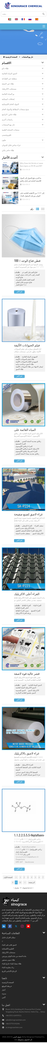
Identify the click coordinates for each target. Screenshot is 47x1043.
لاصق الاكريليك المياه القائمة (26, 688)
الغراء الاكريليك (27, 765)
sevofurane (29, 862)
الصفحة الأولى (8, 877)
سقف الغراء (38, 526)
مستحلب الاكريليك (9, 89)
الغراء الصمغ (35, 611)
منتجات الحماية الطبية (10, 130)
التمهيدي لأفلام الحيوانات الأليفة (27, 362)
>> (25, 882)
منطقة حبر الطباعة (9, 79)
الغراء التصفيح (21, 444)
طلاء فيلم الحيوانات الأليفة (25, 359)
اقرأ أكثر (19, 292)
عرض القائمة (37, 209)
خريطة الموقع (7, 986)
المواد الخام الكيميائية (10, 104)
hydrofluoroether (29, 847)
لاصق (24, 685)
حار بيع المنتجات (27, 57)
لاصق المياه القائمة (9, 73)
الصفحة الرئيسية (11, 57)
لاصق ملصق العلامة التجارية (26, 693)
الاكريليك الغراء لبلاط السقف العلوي (29, 531)
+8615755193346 (13, 1024)
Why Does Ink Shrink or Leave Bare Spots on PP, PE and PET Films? (31, 164)
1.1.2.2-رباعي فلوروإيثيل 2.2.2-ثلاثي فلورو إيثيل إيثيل (29, 850)
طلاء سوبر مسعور (8, 960)
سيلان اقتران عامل (8, 937)
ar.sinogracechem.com (14, 1027)
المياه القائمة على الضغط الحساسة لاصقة (28, 768)
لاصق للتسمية (21, 690)
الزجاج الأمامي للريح (9, 971)
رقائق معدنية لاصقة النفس (31, 441)
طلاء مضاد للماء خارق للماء (11, 964)
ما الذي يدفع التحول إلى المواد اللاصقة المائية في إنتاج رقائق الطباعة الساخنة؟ (30, 179)
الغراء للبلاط (26, 605)
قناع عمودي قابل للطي (24, 282)
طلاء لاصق (19, 369)
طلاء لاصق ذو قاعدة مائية (25, 364)
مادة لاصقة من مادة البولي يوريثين (14, 956)
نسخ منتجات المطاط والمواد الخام (15, 109)
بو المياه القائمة (8, 94)
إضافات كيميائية (8, 99)
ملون (4, 140)
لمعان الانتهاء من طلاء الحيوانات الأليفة (29, 367)
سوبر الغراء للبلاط (22, 611)
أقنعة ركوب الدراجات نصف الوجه (28, 275)
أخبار (3, 990)
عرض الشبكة (42, 209)
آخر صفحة (32, 882)
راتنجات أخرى (7, 120)
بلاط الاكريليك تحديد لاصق (25, 528)
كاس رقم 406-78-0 (23, 854)
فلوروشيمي (6, 135)
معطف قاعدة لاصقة (23, 533)
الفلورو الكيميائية (8, 949)
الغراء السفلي (27, 526)
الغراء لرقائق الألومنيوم (24, 446)
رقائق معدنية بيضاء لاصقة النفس (27, 454)
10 (20, 882)
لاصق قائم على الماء (9, 945)
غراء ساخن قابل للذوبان (11, 145)
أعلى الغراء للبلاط (22, 608)
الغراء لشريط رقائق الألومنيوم (26, 451)
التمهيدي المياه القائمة (29, 357)
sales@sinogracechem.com (16, 1020)
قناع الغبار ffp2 (21, 285)
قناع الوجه (19, 277)
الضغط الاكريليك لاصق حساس (27, 772)
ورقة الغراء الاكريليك (23, 613)
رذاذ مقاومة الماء (8, 967)
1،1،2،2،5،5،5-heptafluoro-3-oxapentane (27, 858)
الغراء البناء (37, 605)
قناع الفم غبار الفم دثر (29, 272)
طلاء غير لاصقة (8, 84)
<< (16, 877)
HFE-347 (19, 862)
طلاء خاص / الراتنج (9, 114)
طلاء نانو (5, 68)
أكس (4, 997)
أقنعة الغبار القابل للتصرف (25, 280)
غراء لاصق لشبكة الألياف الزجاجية (28, 775)
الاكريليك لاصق (37, 533)
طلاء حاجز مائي (8, 150)
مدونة (4, 994)
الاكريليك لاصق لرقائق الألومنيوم (27, 449)
